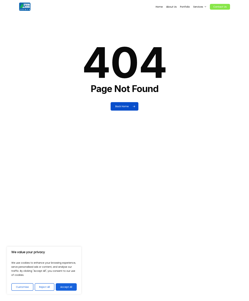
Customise (22, 287)
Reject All (44, 287)
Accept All (66, 287)
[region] (44, 270)
